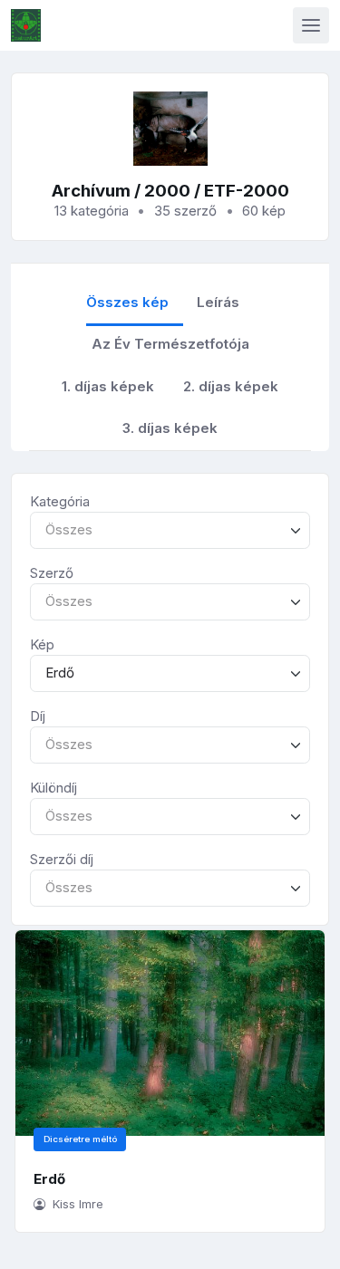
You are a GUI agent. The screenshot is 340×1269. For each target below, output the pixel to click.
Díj (37, 716)
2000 (167, 190)
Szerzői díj (61, 859)
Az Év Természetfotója (170, 343)
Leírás (218, 302)
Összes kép (127, 302)
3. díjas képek (170, 428)
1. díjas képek (108, 386)
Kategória (60, 501)
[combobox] (170, 530)
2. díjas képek (230, 386)
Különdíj (53, 787)
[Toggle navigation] (311, 25)
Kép (42, 644)
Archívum (91, 190)
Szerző (51, 573)
